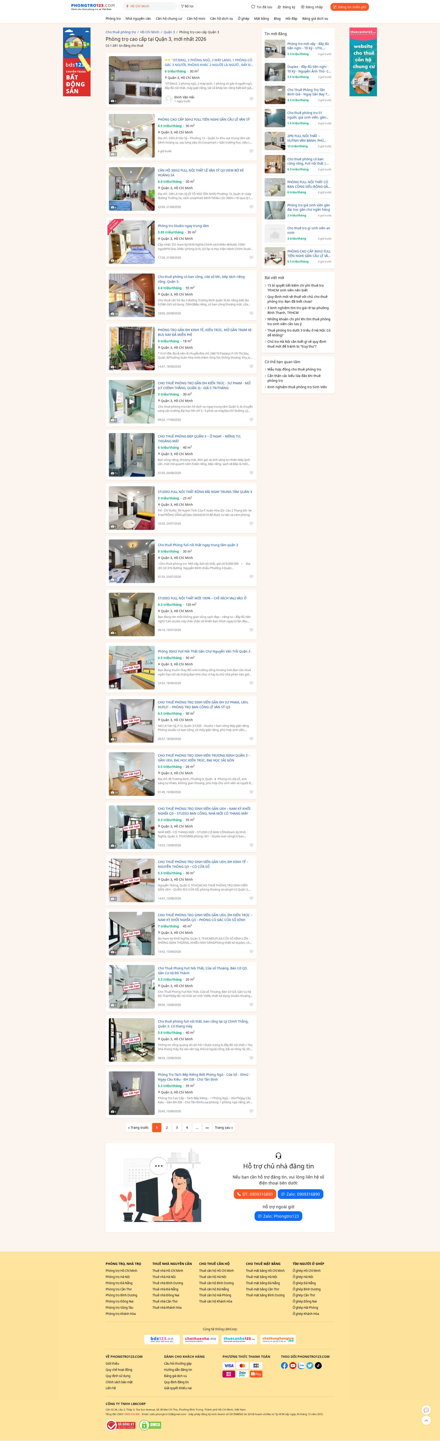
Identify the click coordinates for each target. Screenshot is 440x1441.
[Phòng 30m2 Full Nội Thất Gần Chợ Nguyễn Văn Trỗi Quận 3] (132, 667)
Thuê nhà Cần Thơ (164, 1301)
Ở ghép (243, 18)
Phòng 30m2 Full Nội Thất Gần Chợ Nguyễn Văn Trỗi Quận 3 (204, 651)
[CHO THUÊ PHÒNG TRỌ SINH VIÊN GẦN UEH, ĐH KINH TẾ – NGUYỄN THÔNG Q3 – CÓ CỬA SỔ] (132, 880)
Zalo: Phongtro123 (281, 1216)
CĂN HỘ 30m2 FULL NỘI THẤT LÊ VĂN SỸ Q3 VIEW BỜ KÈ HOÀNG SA (201, 172)
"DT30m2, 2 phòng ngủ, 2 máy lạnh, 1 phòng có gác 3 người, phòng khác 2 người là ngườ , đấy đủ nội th (209, 62)
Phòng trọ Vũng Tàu (119, 1307)
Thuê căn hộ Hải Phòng (215, 1295)
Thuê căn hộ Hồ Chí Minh (216, 1271)
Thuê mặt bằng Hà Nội (261, 1277)
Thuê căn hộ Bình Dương (216, 1283)
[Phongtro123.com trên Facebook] (284, 1368)
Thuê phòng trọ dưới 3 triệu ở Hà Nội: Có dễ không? (298, 332)
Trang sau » (224, 1127)
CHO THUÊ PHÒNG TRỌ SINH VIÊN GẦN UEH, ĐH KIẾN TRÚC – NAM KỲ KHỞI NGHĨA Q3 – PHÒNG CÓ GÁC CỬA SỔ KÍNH (205, 917)
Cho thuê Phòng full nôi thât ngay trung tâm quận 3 (198, 545)
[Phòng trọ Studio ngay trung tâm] (132, 242)
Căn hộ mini (196, 18)
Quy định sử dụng (118, 1376)
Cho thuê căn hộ (214, 1263)
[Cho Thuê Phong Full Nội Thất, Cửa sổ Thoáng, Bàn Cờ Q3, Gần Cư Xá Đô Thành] (132, 987)
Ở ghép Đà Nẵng (304, 1283)
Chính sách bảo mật (119, 1382)
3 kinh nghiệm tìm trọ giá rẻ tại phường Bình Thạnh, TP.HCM (298, 310)
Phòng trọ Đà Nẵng (119, 1283)
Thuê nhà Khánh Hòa (167, 1307)
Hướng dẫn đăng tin (178, 1370)
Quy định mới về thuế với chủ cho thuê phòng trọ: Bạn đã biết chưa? (297, 299)
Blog (277, 18)
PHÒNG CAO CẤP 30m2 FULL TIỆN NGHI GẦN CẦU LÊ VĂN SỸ (204, 119)
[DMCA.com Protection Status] (150, 1425)
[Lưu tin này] (250, 99)
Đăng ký (289, 7)
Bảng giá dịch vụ (315, 18)
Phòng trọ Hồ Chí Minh (121, 1271)
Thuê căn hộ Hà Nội (212, 1277)
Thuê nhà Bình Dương (167, 1283)
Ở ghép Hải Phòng (305, 1307)
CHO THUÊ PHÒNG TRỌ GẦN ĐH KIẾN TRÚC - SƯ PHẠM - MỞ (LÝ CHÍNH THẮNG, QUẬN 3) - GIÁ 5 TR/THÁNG (204, 385)
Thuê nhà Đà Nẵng (165, 1289)
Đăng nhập (314, 7)
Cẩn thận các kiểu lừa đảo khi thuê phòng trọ (294, 378)
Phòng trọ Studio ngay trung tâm (183, 226)
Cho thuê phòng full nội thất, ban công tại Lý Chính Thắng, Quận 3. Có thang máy (203, 1023)
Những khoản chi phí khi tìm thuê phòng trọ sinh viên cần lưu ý (298, 321)
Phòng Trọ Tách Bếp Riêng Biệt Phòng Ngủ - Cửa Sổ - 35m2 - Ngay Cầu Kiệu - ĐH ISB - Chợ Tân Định (204, 1076)
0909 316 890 (132, 1414)
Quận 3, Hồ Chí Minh (184, 77)
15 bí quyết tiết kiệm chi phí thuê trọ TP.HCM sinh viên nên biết (295, 287)
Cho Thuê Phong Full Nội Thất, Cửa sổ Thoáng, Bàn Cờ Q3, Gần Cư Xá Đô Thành (203, 970)
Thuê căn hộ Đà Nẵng (214, 1289)
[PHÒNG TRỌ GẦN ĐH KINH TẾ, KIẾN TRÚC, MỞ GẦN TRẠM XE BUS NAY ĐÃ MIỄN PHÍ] (132, 348)
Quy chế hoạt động (119, 1370)
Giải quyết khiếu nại (178, 1388)
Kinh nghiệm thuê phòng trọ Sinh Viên (297, 387)
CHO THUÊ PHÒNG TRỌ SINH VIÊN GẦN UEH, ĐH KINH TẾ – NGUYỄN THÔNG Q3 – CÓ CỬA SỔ (203, 864)
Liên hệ (111, 1388)
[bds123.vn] (162, 1339)
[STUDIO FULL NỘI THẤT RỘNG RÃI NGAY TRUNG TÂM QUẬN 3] (132, 508)
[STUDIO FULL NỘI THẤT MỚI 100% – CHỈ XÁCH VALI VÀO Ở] (132, 614)
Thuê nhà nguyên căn (172, 1263)
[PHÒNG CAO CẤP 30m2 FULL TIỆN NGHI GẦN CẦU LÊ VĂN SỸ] (132, 136)
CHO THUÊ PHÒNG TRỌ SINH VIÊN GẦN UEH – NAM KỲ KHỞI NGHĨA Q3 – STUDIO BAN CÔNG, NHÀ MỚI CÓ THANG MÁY (204, 811)
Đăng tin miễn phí (352, 7)
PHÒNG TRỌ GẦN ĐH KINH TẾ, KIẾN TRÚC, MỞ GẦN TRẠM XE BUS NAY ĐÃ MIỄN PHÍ (205, 332)
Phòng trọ (113, 18)
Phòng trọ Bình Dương (121, 1295)
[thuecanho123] (239, 1339)
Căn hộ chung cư (169, 18)
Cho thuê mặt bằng (263, 1263)
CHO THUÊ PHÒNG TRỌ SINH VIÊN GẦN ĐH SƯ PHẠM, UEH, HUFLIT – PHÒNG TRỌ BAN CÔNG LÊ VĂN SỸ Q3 (203, 704)
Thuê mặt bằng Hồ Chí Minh (265, 1271)
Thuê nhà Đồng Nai (165, 1295)
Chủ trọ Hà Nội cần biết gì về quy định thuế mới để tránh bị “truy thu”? (296, 343)
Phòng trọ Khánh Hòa (121, 1314)
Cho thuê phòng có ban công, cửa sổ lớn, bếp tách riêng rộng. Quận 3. (201, 279)
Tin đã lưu (264, 7)
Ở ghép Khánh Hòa (306, 1314)
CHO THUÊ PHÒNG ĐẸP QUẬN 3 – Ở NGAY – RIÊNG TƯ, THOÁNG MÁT (199, 438)
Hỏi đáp (291, 18)
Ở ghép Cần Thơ (304, 1295)
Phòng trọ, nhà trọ (123, 1263)
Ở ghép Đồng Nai (305, 1301)
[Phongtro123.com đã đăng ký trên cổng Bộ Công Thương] (120, 1425)
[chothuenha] (200, 1339)
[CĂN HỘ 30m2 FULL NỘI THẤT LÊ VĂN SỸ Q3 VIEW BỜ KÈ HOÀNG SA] (132, 189)
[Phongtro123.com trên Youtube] (292, 1368)
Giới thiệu (112, 1363)
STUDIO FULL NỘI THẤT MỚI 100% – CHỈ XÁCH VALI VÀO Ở (202, 598)
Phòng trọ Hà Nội (118, 1277)
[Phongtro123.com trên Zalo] (301, 1368)
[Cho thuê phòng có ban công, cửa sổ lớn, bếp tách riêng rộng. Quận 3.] (132, 295)
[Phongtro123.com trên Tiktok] (318, 1368)
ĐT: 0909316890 (257, 1194)
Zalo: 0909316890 (303, 1194)
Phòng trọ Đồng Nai (119, 1301)
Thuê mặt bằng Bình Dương (265, 1295)
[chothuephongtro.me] (278, 1339)
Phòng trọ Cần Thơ (119, 1289)
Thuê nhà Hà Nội (164, 1277)
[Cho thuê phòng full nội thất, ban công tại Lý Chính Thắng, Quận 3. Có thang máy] (132, 1040)
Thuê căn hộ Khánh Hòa (215, 1301)
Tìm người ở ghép (308, 1263)
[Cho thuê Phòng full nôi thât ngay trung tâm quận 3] (132, 561)
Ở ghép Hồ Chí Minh (307, 1271)
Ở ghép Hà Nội (303, 1277)
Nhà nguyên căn (138, 18)
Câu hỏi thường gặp (178, 1363)
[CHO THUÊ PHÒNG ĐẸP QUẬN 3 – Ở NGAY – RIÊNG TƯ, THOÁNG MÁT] (132, 455)
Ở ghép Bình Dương (307, 1289)
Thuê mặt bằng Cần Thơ (262, 1289)
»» (207, 1127)
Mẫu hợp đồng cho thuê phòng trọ (294, 369)
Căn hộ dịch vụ (221, 18)
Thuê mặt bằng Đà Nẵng (263, 1283)
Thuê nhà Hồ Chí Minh (167, 1271)
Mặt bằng (261, 18)
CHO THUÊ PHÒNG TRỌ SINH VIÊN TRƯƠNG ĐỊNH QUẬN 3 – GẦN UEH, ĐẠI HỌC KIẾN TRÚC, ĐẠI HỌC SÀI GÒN (204, 757)
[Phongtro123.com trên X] (309, 1368)
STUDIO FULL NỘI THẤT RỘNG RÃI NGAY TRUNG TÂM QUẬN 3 (205, 492)
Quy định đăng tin (176, 1382)
